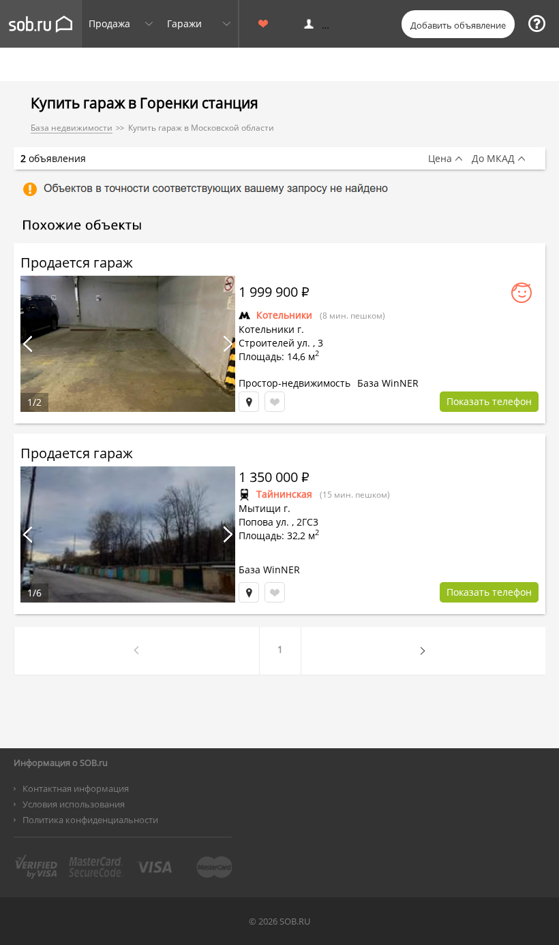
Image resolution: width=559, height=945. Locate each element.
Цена (440, 158)
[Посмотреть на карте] (249, 401)
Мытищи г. (264, 508)
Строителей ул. (274, 342)
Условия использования (73, 804)
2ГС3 (307, 521)
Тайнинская (284, 493)
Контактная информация (75, 788)
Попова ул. (264, 521)
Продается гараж (76, 262)
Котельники (284, 314)
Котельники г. (271, 329)
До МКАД (493, 158)
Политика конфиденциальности (90, 820)
